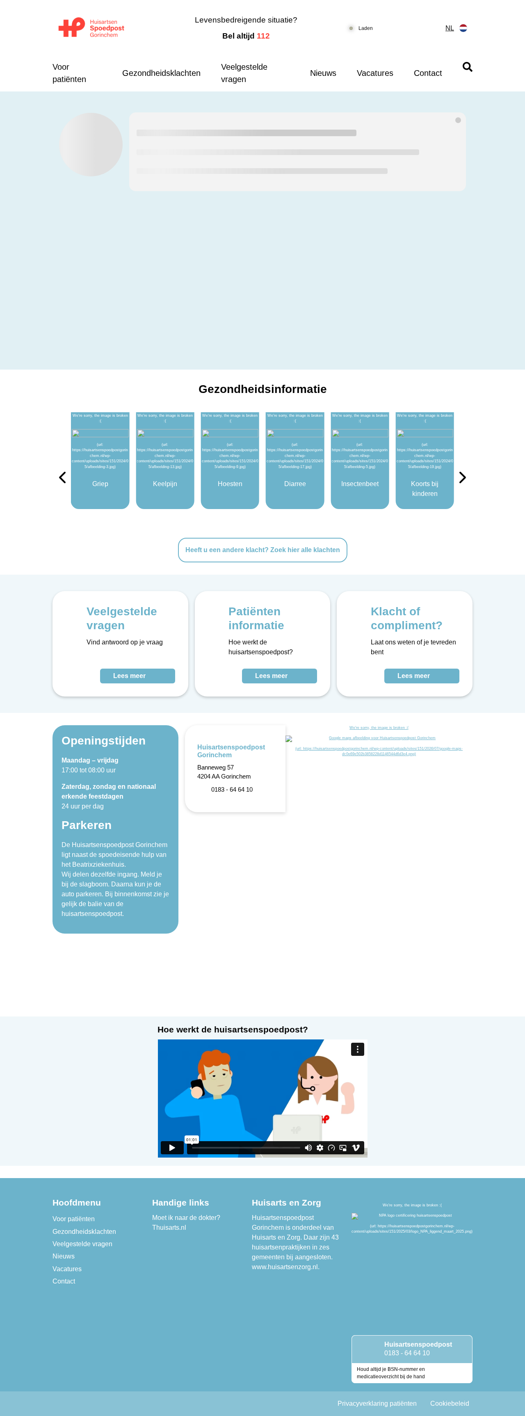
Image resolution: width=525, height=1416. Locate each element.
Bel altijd (246, 36)
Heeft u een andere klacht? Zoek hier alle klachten (262, 549)
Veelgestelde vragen (244, 73)
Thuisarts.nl (169, 1227)
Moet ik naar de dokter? (186, 1217)
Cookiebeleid (449, 1403)
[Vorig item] (62, 479)
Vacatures (375, 73)
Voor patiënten (69, 73)
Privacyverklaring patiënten (377, 1403)
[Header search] (467, 67)
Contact (428, 73)
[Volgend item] (462, 479)
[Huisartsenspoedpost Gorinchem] (100, 28)
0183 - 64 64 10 (407, 1353)
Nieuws (323, 73)
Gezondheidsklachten (161, 73)
